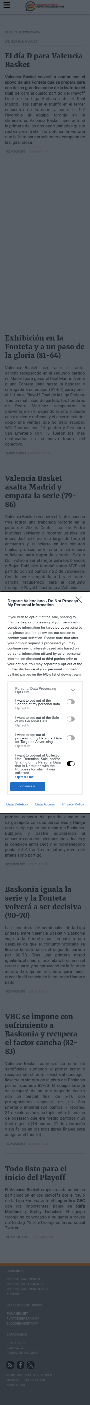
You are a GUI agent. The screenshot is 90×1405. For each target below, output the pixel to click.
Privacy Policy (73, 804)
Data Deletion (17, 804)
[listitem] (45, 690)
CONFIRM (27, 786)
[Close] (80, 601)
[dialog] (45, 703)
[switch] (71, 701)
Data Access (45, 804)
